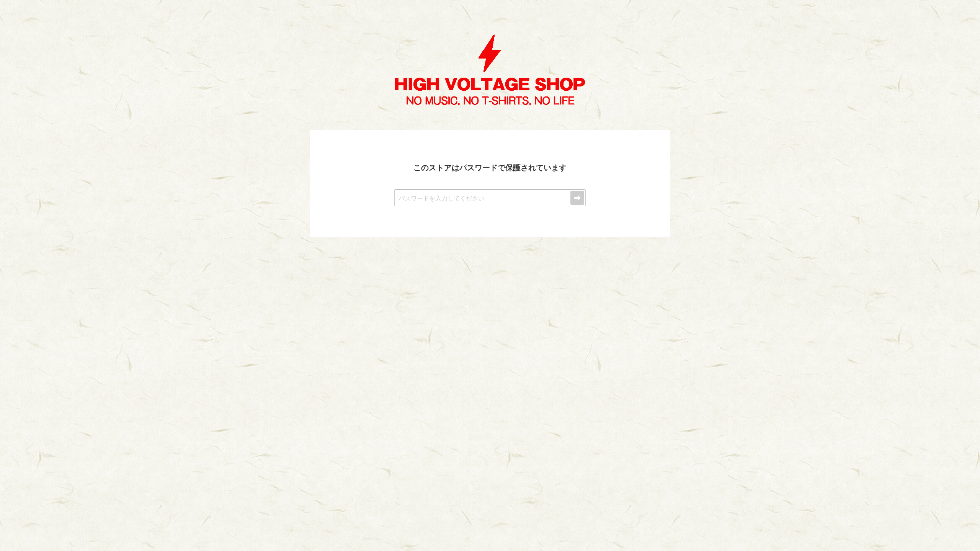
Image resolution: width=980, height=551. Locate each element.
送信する (577, 198)
